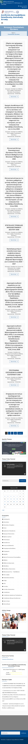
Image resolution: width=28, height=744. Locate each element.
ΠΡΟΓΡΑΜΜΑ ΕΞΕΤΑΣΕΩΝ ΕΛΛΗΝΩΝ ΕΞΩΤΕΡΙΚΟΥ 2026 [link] (14, 372)
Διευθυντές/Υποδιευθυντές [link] (9, 530)
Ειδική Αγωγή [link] (7, 539)
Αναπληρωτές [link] (7, 519)
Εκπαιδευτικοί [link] (14, 89)
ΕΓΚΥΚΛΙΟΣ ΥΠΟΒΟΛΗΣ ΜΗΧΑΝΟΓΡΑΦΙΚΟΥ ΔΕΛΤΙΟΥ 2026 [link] (14, 227)
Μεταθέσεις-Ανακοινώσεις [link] (9, 568)
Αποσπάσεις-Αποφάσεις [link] (9, 525)
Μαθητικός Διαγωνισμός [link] (9, 563)
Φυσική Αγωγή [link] (16, 92)
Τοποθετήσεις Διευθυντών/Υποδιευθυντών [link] (13, 595)
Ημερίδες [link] (6, 554)
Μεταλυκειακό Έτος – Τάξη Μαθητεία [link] (11, 571)
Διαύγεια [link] (25, 7)
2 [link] (9, 433)
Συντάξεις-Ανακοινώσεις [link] (9, 589)
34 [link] (15, 433)
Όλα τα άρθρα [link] (10, 90)
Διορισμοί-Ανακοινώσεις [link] (9, 533)
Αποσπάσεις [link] (6, 522)
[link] (1, 1)
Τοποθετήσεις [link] (7, 592)
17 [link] (4, 501)
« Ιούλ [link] (3, 510)
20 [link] (14, 501)
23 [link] (23, 501)
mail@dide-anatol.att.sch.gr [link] (8, 1)
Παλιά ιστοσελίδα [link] (23, 6)
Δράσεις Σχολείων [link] (8, 536)
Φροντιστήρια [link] (7, 601)
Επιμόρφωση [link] (6, 551)
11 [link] (7, 499)
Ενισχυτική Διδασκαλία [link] (9, 545)
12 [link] (10, 499)
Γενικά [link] (5, 527)
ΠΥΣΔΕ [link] (5, 580)
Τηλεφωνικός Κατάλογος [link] (16, 674)
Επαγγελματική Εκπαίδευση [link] (11, 353)
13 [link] (14, 499)
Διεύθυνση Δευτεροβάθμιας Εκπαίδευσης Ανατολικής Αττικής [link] (13, 17)
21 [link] (17, 501)
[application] (14, 468)
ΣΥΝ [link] (4, 583)
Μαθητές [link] (20, 89)
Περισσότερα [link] (13, 96)
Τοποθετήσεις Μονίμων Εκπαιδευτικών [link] (12, 598)
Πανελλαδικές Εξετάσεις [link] (14, 269)
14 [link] (17, 499)
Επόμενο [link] (20, 433)
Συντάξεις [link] (6, 586)
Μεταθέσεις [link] (6, 566)
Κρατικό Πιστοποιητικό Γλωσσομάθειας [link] (12, 557)
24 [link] (4, 504)
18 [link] (7, 501)
